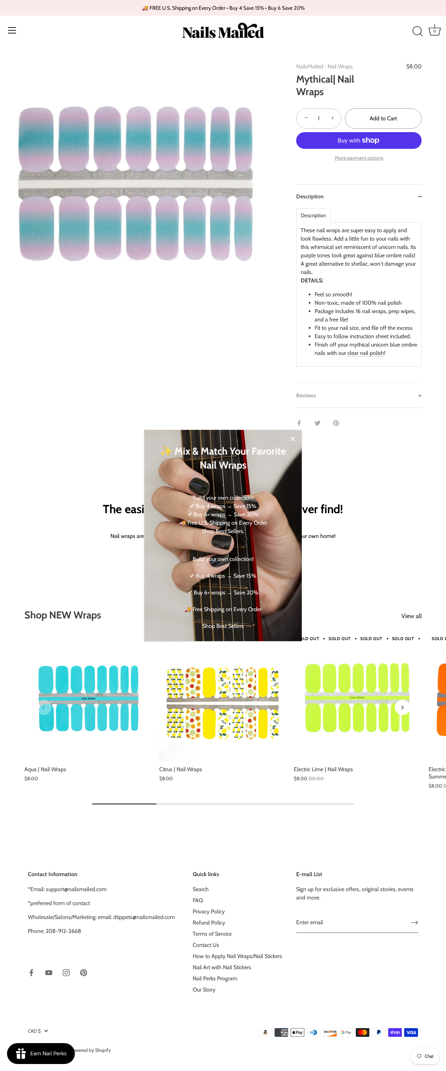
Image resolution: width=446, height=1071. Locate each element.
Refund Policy (209, 922)
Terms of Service (212, 934)
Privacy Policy (209, 911)
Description (313, 215)
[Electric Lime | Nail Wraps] (358, 698)
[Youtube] (48, 972)
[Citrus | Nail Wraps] (223, 698)
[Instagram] (66, 972)
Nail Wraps (340, 66)
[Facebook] (31, 972)
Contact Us (206, 945)
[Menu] (12, 30)
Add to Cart (383, 118)
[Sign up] (414, 922)
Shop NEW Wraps (62, 615)
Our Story (204, 989)
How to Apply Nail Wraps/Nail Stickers (237, 956)
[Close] (292, 439)
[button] (43, 707)
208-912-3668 (63, 931)
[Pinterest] (83, 972)
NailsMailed (309, 66)
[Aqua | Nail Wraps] (88, 698)
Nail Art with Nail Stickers (222, 967)
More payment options (359, 158)
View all (411, 616)
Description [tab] (310, 196)
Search (201, 889)
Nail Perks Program (215, 978)
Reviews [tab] (306, 395)
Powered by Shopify (90, 1050)
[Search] (417, 31)
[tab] (359, 295)
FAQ (198, 900)
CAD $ (34, 1031)
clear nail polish (365, 353)
